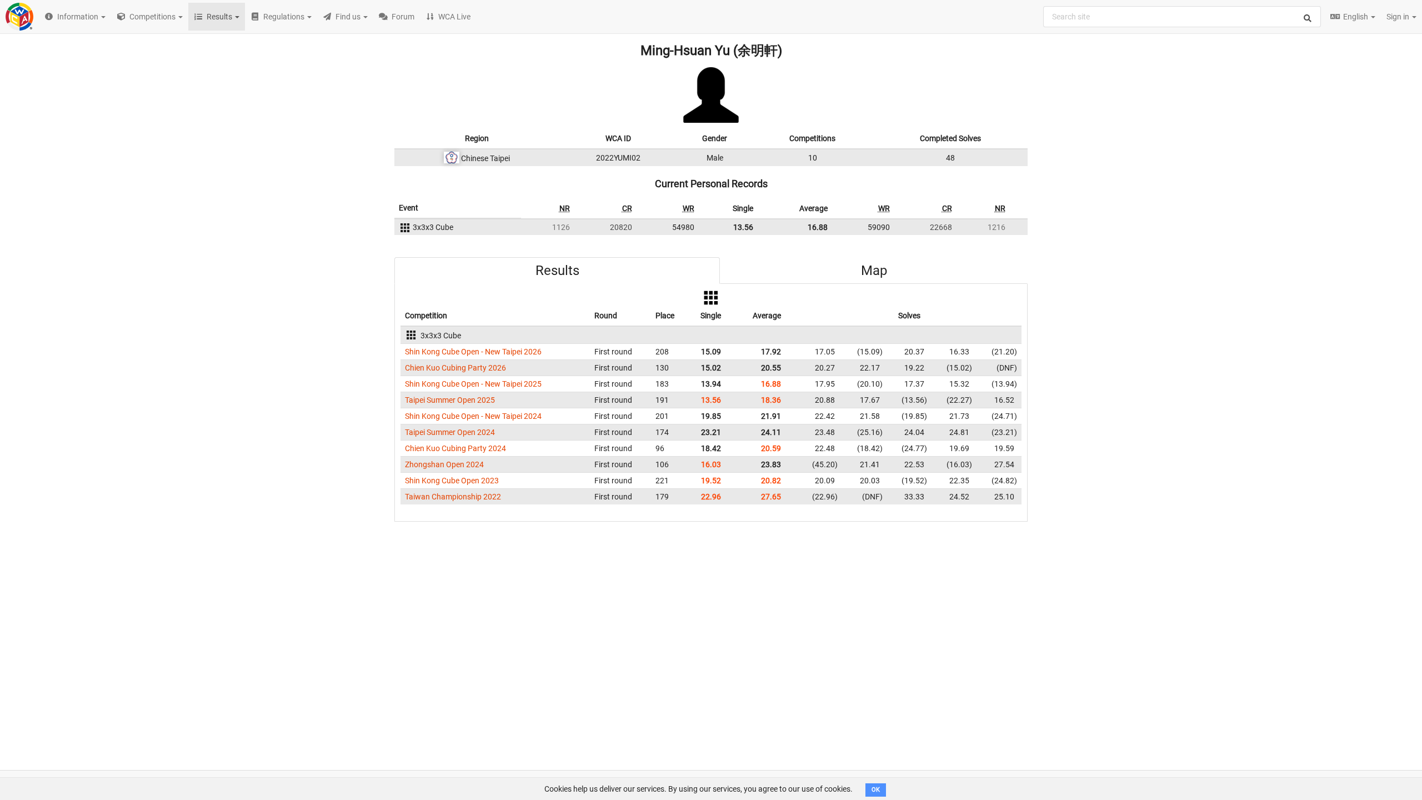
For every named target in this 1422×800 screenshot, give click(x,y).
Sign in (1398, 16)
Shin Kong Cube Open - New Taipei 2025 (473, 383)
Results (557, 270)
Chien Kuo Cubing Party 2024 (455, 448)
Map (874, 270)
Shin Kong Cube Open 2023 (452, 480)
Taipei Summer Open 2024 (450, 432)
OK (876, 789)
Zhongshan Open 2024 (444, 464)
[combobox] (1182, 16)
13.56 (743, 227)
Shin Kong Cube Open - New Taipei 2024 (473, 416)
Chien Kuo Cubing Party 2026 (455, 367)
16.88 (818, 227)
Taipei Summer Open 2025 (450, 400)
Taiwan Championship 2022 (453, 496)
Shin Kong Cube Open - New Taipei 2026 (473, 351)
